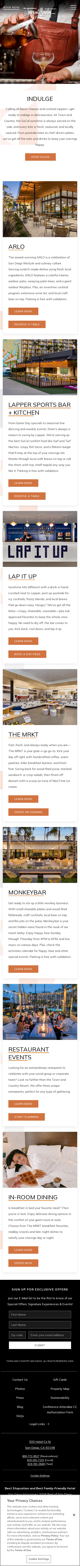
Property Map (60, 1389)
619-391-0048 (36, 1464)
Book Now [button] (11, 7)
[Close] (74, 1515)
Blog (20, 1407)
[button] (73, 7)
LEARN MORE (23, 483)
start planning (26, 1117)
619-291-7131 (35, 1460)
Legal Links (37, 1424)
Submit (40, 1345)
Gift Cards (60, 1379)
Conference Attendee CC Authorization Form (60, 1409)
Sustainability (60, 1398)
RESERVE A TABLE (27, 324)
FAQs (20, 1416)
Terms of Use (54, 1539)
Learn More (23, 311)
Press (20, 1398)
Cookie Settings (39, 1558)
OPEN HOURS (40, 157)
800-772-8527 (30, 1456)
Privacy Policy (49, 1535)
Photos (20, 1389)
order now (23, 1263)
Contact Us (20, 1379)
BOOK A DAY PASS (27, 654)
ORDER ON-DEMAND (28, 812)
